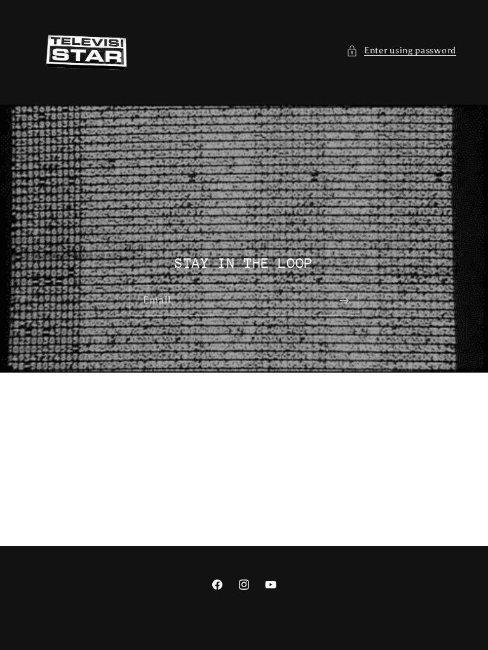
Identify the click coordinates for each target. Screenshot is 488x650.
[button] (401, 50)
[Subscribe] (344, 300)
